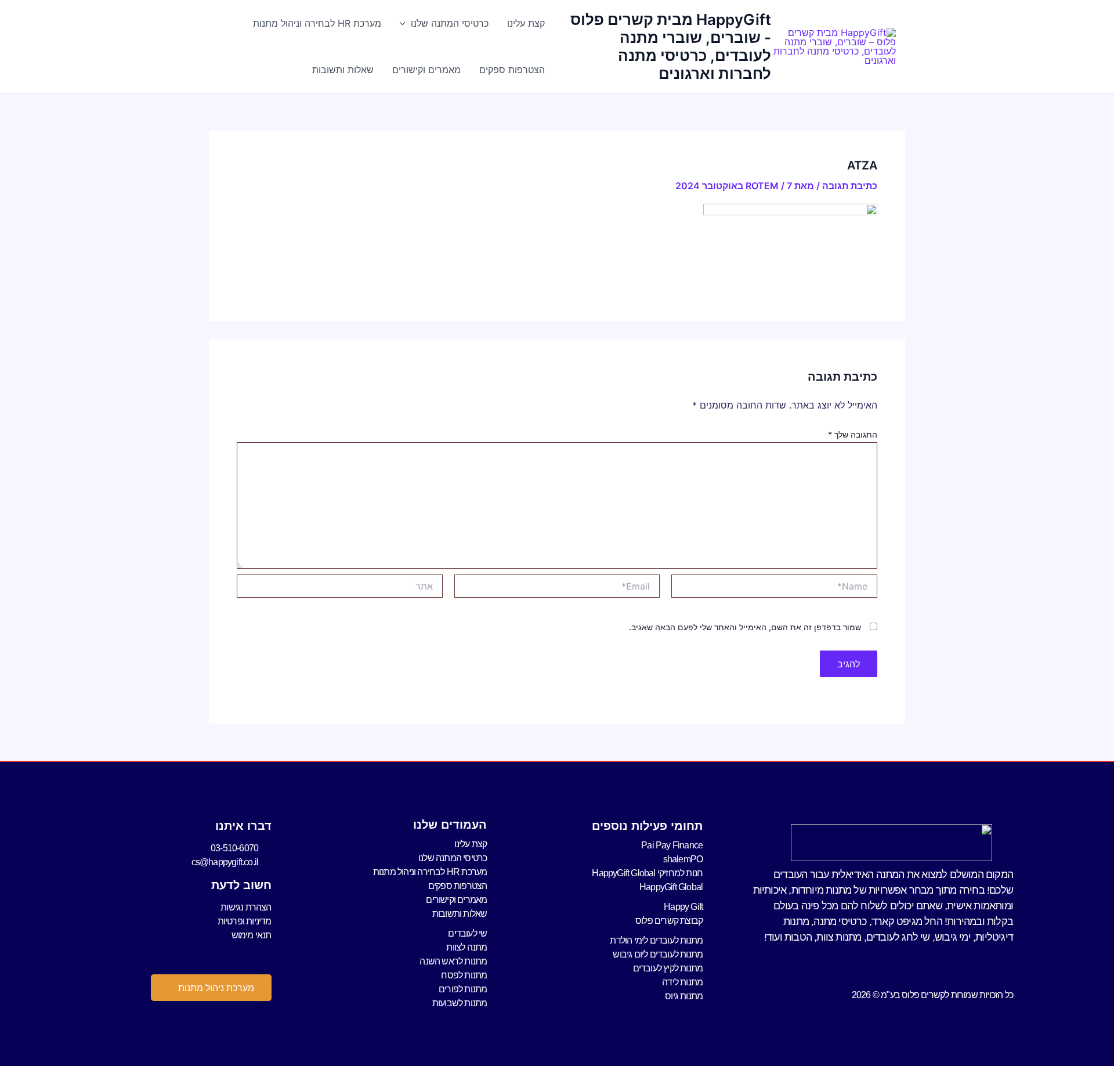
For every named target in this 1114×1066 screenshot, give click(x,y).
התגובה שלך (852, 434)
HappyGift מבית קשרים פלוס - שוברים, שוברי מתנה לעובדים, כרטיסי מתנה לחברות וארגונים (670, 46)
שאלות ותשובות (343, 69)
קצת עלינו (526, 23)
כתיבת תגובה (849, 185)
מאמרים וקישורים (426, 69)
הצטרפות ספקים (512, 69)
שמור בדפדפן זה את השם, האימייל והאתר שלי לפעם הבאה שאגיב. (745, 627)
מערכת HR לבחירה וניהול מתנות (317, 23)
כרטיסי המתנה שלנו (450, 23)
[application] (405, 23)
